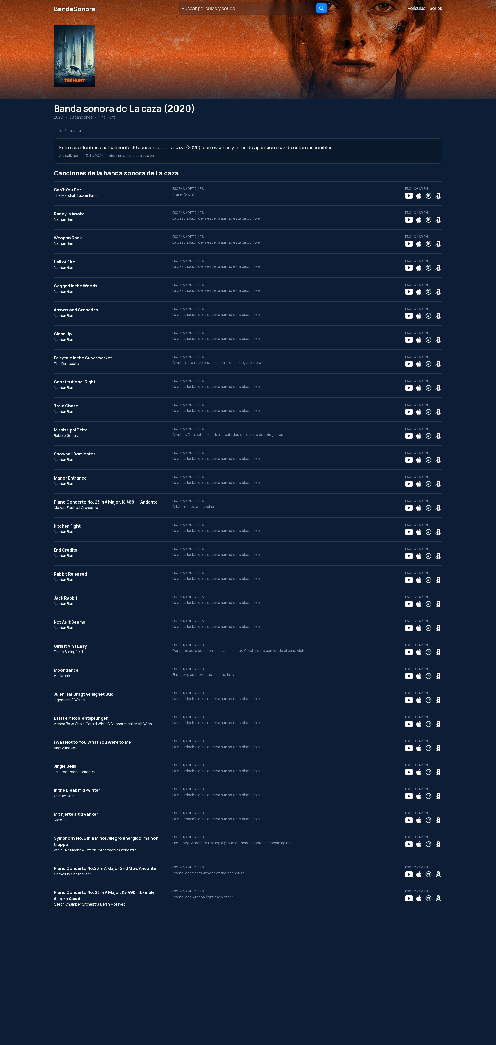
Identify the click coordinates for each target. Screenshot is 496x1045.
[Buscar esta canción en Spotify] (428, 196)
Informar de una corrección (131, 155)
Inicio (58, 130)
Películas (416, 8)
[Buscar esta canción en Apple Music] (419, 196)
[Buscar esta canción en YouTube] (409, 196)
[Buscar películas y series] (321, 8)
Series (436, 8)
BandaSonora (76, 8)
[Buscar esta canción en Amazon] (438, 196)
